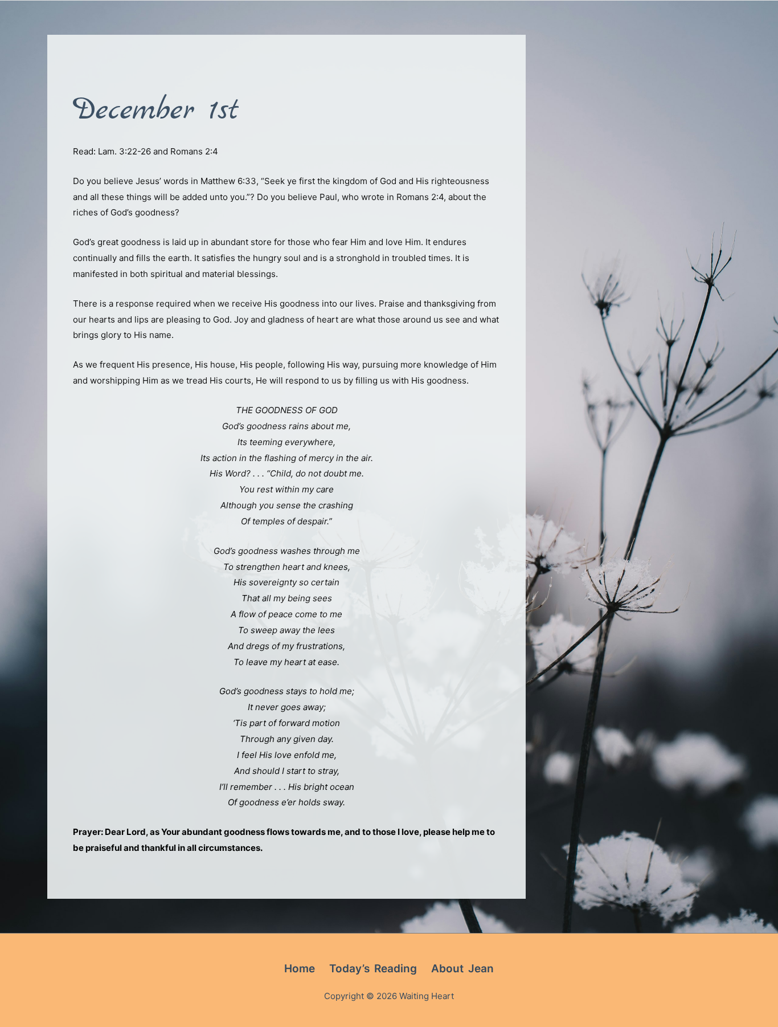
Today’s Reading (373, 968)
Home (299, 968)
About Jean (462, 968)
